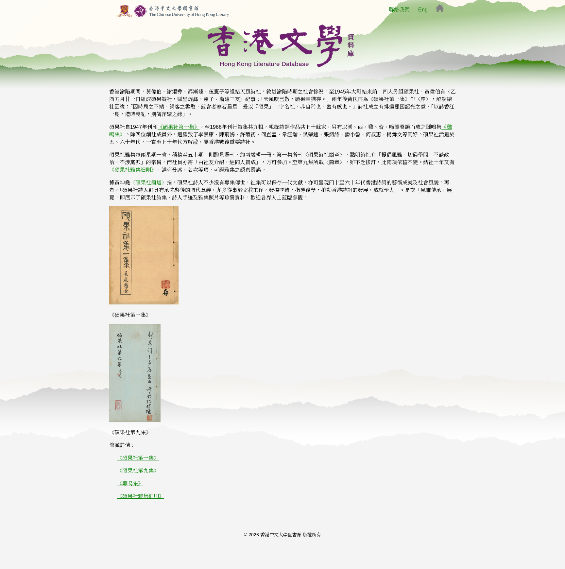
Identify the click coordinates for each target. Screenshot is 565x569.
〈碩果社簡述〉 (148, 182)
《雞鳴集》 (130, 483)
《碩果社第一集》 (178, 127)
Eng (423, 9)
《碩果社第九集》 (138, 471)
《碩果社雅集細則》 (132, 170)
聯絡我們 (399, 9)
